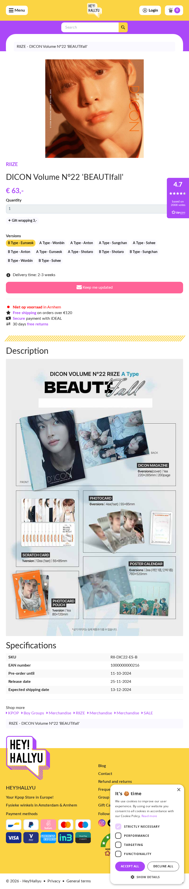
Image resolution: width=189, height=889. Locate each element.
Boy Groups (33, 713)
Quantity (13, 200)
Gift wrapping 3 (24, 220)
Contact (105, 774)
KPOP (13, 713)
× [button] (178, 790)
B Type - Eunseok (20, 243)
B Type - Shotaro (111, 252)
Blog (102, 766)
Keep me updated (97, 287)
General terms (78, 881)
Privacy (53, 881)
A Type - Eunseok (49, 252)
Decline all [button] (163, 866)
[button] (147, 876)
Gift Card (106, 805)
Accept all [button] (130, 866)
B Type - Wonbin (20, 261)
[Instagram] (102, 824)
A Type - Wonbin (51, 243)
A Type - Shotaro (80, 252)
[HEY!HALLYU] (94, 10)
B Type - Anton (19, 252)
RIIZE (12, 164)
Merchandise (59, 713)
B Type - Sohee (50, 261)
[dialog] (147, 834)
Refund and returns (115, 782)
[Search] (123, 27)
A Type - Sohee (144, 243)
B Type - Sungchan (144, 252)
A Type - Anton (81, 243)
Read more (149, 816)
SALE (148, 713)
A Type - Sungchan (113, 243)
